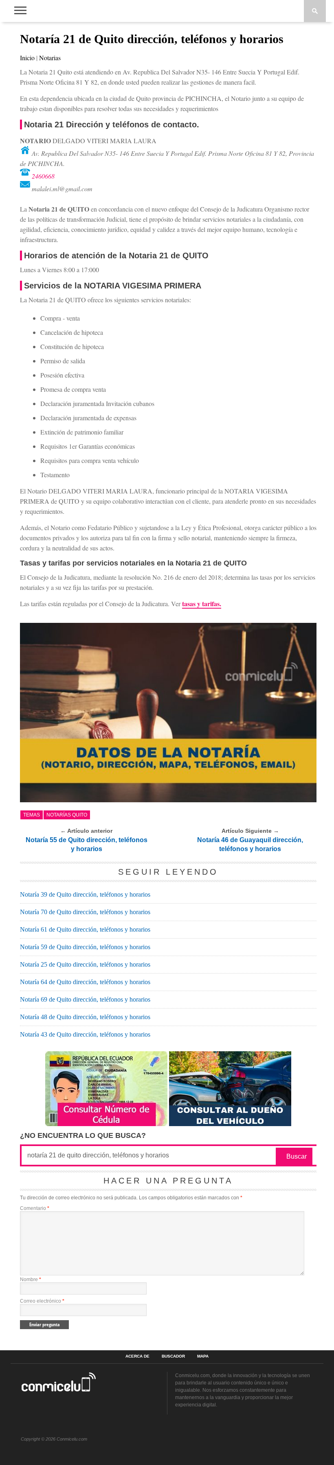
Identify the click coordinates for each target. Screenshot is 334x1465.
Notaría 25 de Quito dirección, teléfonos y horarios (85, 964)
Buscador (173, 1356)
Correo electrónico (42, 1301)
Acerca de (137, 1356)
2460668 (43, 176)
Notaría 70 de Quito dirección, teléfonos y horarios (85, 911)
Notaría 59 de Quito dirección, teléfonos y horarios (85, 946)
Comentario (34, 1208)
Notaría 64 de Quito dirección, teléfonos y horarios (85, 981)
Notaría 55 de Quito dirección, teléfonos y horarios (86, 844)
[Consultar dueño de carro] (230, 1123)
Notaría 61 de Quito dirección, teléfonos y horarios (85, 929)
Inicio (27, 57)
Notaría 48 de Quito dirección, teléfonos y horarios (85, 1016)
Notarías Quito (66, 815)
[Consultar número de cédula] (106, 1123)
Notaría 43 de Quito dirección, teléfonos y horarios (85, 1034)
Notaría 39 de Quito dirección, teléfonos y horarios (85, 894)
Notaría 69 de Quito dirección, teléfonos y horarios (85, 999)
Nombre (30, 1279)
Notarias (50, 57)
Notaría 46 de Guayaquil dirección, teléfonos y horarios (250, 844)
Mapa (203, 1356)
